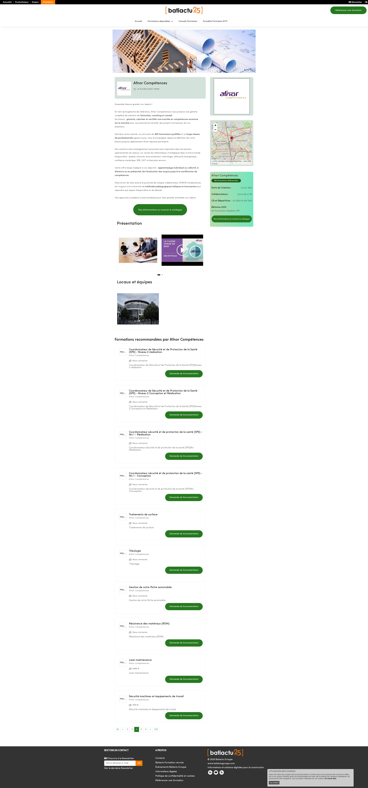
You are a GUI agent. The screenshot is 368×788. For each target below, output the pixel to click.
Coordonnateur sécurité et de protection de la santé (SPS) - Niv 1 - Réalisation (165, 433)
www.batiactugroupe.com (221, 763)
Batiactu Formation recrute (169, 763)
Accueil (138, 21)
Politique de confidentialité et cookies (175, 776)
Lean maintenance (140, 660)
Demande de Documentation (183, 374)
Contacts (160, 758)
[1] (118, 729)
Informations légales (166, 771)
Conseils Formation (188, 21)
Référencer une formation (348, 10)
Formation (48, 2)
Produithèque (21, 2)
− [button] (215, 129)
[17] (156, 729)
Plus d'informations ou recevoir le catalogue (160, 210)
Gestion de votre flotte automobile (150, 587)
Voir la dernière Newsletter (118, 768)
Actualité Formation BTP (215, 21)
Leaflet (214, 161)
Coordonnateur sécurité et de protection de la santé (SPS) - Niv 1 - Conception (165, 474)
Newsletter (356, 2)
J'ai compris (274, 783)
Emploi (35, 2)
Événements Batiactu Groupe (170, 767)
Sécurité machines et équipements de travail (156, 696)
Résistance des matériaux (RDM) (149, 623)
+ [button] (215, 125)
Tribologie (135, 551)
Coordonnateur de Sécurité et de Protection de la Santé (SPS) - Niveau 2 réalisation (163, 351)
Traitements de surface (143, 514)
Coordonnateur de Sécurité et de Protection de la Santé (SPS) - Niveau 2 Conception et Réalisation (163, 392)
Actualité (7, 2)
